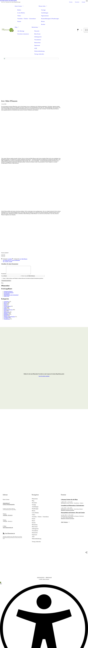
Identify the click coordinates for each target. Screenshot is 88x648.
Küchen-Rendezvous (8, 309)
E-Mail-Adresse (24, 275)
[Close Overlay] (87, 1)
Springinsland (6, 293)
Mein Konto (37, 34)
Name (2, 275)
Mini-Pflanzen (24, 258)
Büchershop (35, 27)
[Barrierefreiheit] (0, 582)
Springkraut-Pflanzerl (8, 291)
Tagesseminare (45, 15)
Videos (19, 15)
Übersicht (36, 31)
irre (20, 258)
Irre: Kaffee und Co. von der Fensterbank (11, 260)
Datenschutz (37, 42)
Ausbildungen (44, 12)
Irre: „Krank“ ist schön (7, 261)
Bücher (19, 10)
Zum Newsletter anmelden (44, 376)
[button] (23, 6)
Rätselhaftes (6, 314)
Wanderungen (35, 508)
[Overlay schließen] (1, 583)
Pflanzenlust (35, 498)
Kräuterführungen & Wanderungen (50, 18)
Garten (5, 307)
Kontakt (83, 2)
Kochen (43, 24)
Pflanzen (5, 313)
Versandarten (37, 39)
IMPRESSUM (49, 577)
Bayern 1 (6, 302)
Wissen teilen (42, 6)
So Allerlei (10, 258)
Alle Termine (64, 522)
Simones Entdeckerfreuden (9, 316)
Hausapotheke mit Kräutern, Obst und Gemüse (73, 512)
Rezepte (5, 315)
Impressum (37, 45)
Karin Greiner (18, 6)
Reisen (43, 21)
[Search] (82, 30)
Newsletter (77, 2)
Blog (16, 27)
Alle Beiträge (20, 31)
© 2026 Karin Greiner (44, 579)
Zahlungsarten (38, 36)
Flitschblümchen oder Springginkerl (11, 294)
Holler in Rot (6, 296)
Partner (19, 21)
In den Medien (21, 12)
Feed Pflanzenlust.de (10, 533)
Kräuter (5, 308)
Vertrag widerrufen (39, 54)
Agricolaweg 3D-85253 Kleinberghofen (9, 503)
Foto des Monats (7, 306)
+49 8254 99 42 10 (7, 515)
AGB (35, 48)
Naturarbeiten (6, 312)
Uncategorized (7, 318)
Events (5, 305)
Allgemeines (6, 301)
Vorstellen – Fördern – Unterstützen (26, 18)
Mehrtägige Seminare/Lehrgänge (67, 510)
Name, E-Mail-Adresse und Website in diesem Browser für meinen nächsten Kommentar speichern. (23, 278)
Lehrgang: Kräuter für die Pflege (69, 499)
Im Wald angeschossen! (8, 292)
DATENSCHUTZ (41, 577)
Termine (70, 2)
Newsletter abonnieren (23, 34)
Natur (5, 310)
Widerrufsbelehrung (39, 51)
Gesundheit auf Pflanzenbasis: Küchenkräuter (72, 505)
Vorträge (43, 10)
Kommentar (3, 273)
